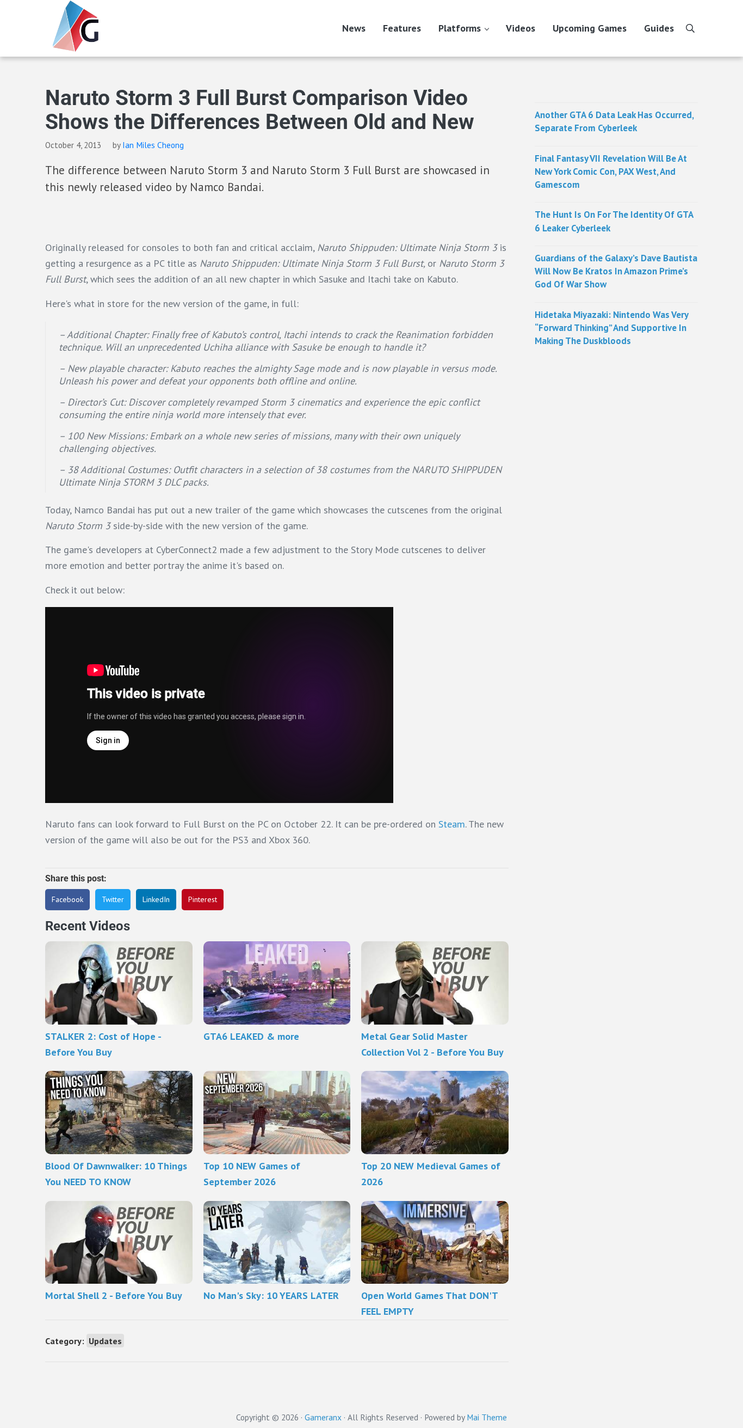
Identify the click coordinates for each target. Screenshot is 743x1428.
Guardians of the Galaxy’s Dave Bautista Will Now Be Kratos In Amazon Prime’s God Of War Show (616, 271)
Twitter (113, 899)
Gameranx (323, 1417)
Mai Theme (487, 1417)
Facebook (67, 899)
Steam (451, 824)
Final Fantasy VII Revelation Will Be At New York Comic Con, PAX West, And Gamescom (611, 171)
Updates (105, 1340)
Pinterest (202, 899)
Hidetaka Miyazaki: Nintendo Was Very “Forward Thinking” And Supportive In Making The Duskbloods (611, 328)
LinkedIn (156, 899)
